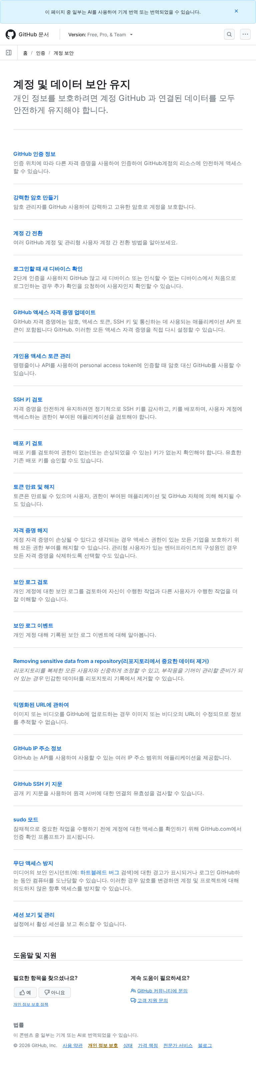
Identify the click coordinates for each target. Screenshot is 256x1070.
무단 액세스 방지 (33, 863)
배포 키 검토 (28, 443)
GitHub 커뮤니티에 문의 (162, 990)
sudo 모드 (25, 819)
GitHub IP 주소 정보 (37, 748)
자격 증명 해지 (30, 530)
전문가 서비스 (178, 1045)
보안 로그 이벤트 (33, 625)
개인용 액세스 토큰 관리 (42, 355)
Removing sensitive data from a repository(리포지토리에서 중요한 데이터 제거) (111, 661)
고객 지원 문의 (152, 1000)
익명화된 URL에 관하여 (41, 704)
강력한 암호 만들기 (36, 197)
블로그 (205, 1045)
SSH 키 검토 (28, 399)
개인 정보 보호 (103, 1045)
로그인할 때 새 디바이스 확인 (48, 268)
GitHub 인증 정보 (34, 153)
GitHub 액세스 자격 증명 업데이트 (54, 312)
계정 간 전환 (28, 233)
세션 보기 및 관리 (34, 914)
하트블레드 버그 (99, 872)
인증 (40, 53)
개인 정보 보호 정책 (30, 1004)
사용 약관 (73, 1045)
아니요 (58, 992)
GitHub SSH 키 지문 (37, 783)
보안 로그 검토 (30, 581)
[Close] (237, 11)
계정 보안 (64, 53)
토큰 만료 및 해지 (34, 486)
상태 (128, 1045)
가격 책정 (148, 1045)
